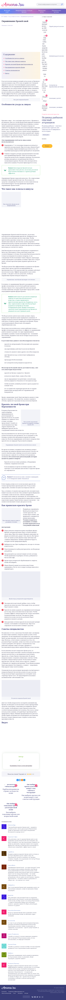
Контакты (4, 991)
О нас (14, 993)
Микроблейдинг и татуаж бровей (24, 11)
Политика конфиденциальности (16, 991)
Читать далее (46, 134)
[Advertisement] (21, 39)
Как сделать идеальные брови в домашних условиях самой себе (30, 423)
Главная (5, 16)
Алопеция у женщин (55, 107)
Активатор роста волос (56, 56)
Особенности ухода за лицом (14, 58)
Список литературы (6, 993)
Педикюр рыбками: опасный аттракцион (52, 120)
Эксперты (20, 993)
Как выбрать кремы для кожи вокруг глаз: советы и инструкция (31, 797)
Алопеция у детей (55, 98)
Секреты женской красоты (50, 114)
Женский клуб (7, 11)
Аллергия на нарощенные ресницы (56, 86)
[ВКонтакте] (18, 780)
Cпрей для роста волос (56, 26)
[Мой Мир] (24, 780)
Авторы (26, 993)
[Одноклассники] (22, 780)
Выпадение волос (42, 11)
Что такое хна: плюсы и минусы (15, 61)
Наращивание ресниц (56, 11)
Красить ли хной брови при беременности (19, 64)
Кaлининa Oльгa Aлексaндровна (21, 766)
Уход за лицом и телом (14, 16)
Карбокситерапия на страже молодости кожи (11, 791)
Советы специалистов (12, 70)
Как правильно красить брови (15, 67)
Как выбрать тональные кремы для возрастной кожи (11, 814)
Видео (7, 73)
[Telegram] (20, 780)
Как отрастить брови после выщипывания (11, 204)
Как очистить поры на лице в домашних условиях (11, 521)
